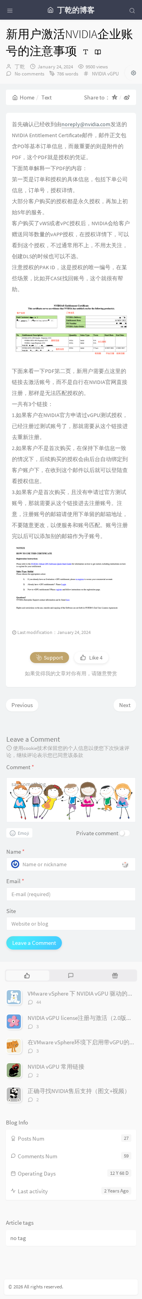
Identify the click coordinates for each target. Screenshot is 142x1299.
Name (15, 851)
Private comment (97, 833)
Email (15, 881)
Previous (22, 705)
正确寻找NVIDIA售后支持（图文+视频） (79, 1091)
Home (27, 97)
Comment (20, 767)
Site (11, 911)
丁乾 (20, 66)
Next (125, 705)
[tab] (27, 975)
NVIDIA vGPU (105, 73)
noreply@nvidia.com (86, 124)
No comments (28, 73)
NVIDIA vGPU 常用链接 (56, 1066)
